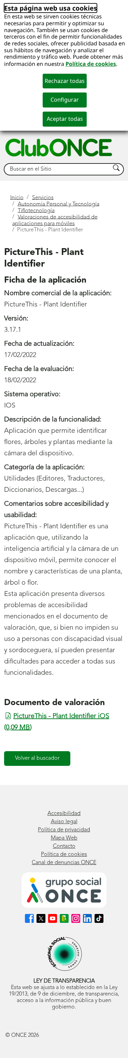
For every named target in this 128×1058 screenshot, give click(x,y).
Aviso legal (64, 822)
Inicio (17, 197)
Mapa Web (64, 838)
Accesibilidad (64, 813)
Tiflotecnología (36, 210)
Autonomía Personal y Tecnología (58, 204)
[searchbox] (57, 169)
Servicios (43, 197)
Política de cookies (91, 63)
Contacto (64, 846)
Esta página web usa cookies (50, 8)
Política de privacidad (64, 830)
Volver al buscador (37, 758)
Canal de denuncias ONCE (64, 863)
